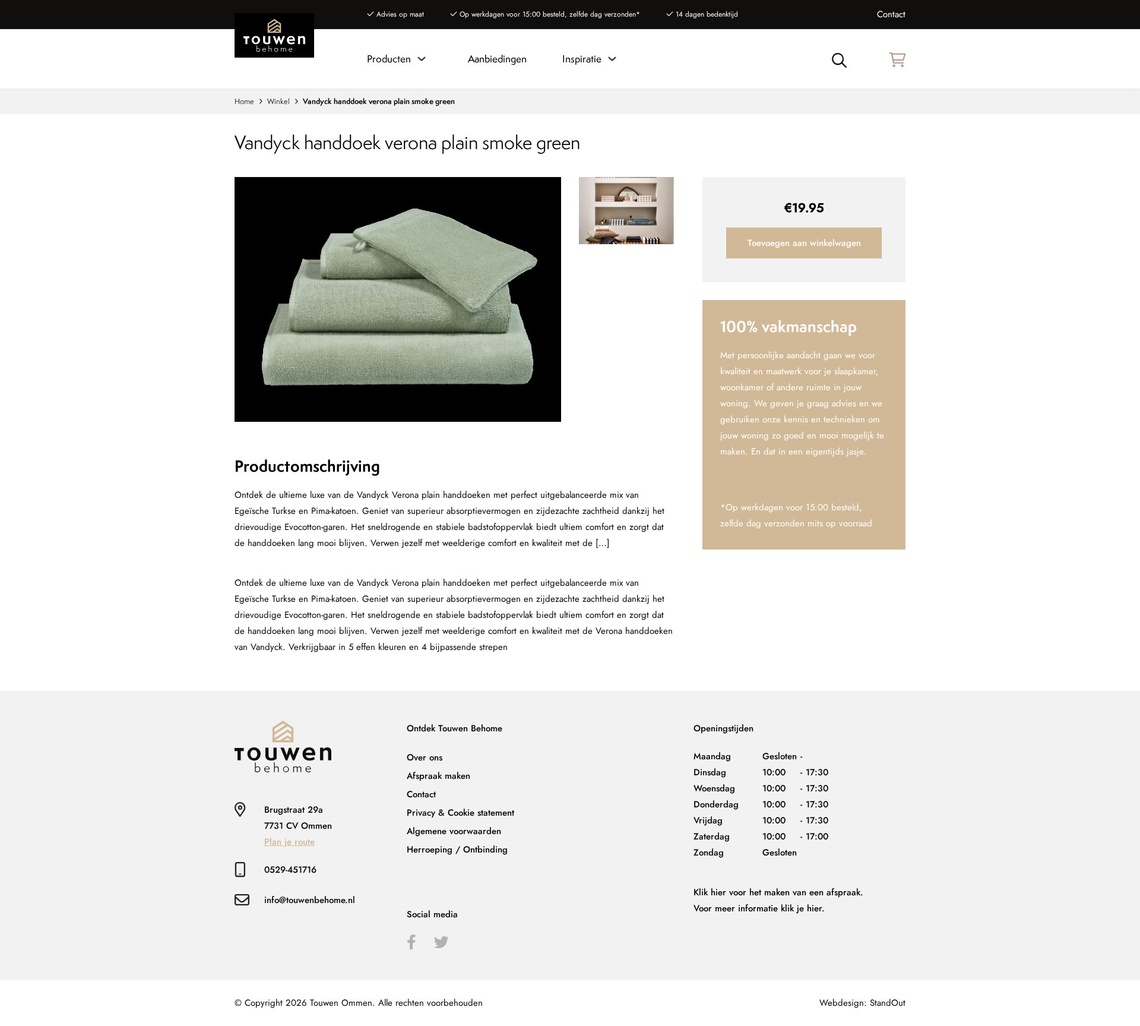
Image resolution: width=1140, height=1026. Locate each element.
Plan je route (289, 841)
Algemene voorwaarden (454, 831)
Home (244, 101)
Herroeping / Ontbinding (457, 849)
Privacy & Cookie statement (460, 812)
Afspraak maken (438, 775)
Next (399, 422)
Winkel (278, 101)
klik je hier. (803, 908)
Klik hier (710, 892)
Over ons (424, 757)
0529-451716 (290, 869)
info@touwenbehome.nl (309, 900)
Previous (399, 157)
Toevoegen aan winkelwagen (804, 243)
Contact (891, 14)
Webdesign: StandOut (862, 1002)
